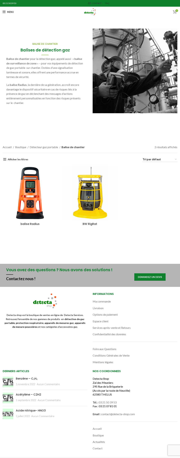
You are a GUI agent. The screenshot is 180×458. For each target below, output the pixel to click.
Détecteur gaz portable (44, 147)
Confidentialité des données (109, 334)
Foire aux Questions (104, 349)
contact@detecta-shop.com (118, 414)
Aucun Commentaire (48, 384)
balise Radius (30, 224)
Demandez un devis (150, 277)
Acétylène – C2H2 (28, 395)
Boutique (21, 147)
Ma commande (102, 301)
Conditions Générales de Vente (111, 355)
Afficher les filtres (18, 159)
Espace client (100, 321)
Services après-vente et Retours (112, 327)
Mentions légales (103, 362)
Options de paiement (105, 314)
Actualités (99, 441)
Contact (97, 448)
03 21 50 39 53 (108, 402)
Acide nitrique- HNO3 (31, 410)
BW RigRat (90, 224)
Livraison (98, 308)
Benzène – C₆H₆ (26, 379)
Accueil (7, 147)
